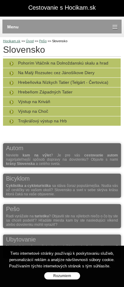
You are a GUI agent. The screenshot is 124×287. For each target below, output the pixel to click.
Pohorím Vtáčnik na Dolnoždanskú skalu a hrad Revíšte (57, 64)
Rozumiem (62, 276)
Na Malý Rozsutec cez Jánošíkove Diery (56, 72)
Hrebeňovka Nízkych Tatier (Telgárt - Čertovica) (63, 82)
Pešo (43, 41)
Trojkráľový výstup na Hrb (42, 120)
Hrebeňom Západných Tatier (45, 92)
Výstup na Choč (33, 111)
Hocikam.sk (11, 41)
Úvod (30, 41)
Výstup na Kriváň (34, 101)
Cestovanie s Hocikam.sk (62, 8)
